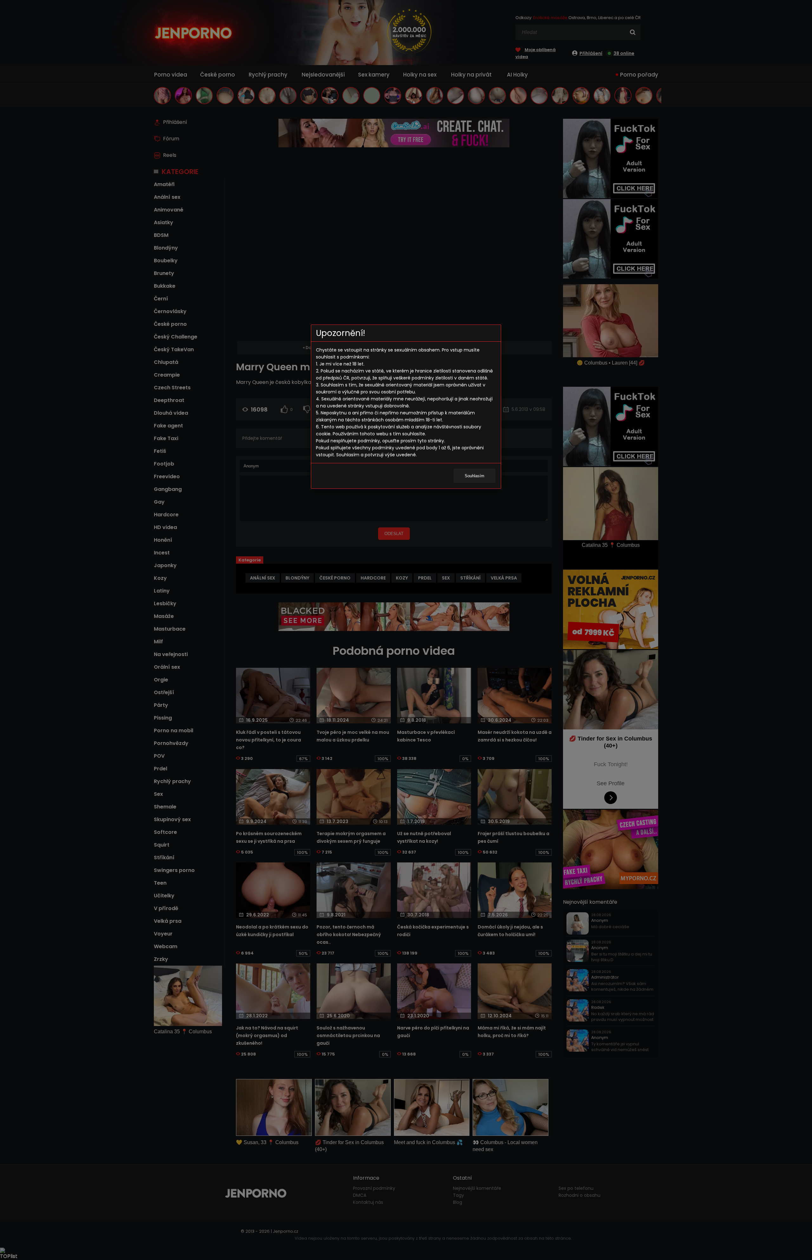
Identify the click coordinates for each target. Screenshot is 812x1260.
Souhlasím (474, 475)
